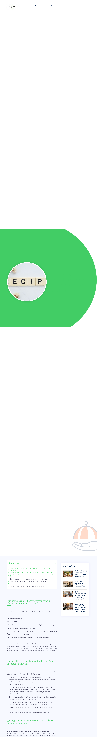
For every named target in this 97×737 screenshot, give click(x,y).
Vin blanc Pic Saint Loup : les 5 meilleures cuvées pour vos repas (81, 573)
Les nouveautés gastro (50, 6)
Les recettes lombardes (32, 6)
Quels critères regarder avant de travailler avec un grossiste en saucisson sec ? (80, 595)
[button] (55, 563)
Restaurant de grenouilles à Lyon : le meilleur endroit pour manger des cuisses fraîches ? (81, 607)
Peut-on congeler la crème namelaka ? (22, 584)
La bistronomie (66, 6)
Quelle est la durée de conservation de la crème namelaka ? (29, 586)
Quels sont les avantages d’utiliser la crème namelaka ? (28, 581)
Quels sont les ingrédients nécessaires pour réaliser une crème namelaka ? (30, 569)
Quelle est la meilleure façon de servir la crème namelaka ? (29, 579)
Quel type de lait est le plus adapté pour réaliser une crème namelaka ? (32, 575)
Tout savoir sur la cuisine (82, 6)
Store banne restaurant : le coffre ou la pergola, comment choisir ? (81, 584)
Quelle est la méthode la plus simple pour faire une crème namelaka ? (32, 572)
